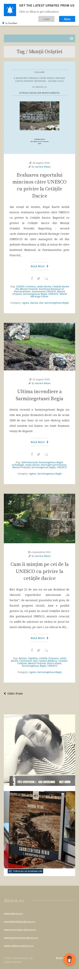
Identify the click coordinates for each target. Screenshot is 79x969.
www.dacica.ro (13, 913)
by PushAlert (11, 23)
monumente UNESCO (44, 291)
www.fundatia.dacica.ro (19, 922)
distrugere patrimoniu (54, 464)
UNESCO (53, 294)
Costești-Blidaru (47, 660)
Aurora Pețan (43, 166)
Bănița (23, 658)
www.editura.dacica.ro (19, 946)
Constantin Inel (28, 660)
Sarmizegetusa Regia (35, 294)
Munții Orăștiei (21, 467)
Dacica (34, 302)
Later (46, 19)
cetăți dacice (44, 286)
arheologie (18, 464)
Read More (38, 266)
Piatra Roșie (54, 663)
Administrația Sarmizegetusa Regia (42, 462)
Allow (67, 19)
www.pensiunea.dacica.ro (21, 938)
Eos (41, 302)
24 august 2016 (41, 163)
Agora (25, 302)
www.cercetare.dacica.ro (20, 930)
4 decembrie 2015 (41, 552)
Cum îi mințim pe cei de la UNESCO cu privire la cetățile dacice (40, 571)
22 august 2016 (41, 379)
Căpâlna (33, 658)
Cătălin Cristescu (26, 286)
